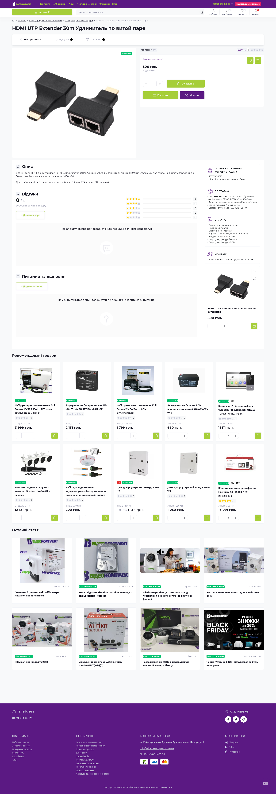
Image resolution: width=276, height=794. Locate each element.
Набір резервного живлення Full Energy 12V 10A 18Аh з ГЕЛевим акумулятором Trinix (35, 409)
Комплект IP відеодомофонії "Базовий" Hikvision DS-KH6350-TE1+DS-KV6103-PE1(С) (237, 410)
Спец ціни (104, 4)
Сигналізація (82, 756)
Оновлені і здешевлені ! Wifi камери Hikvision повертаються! (37, 594)
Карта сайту (18, 753)
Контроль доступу (85, 760)
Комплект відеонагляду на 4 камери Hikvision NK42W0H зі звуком (32, 491)
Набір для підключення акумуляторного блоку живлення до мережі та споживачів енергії (86, 491)
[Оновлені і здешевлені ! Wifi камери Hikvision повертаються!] (42, 560)
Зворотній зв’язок (21, 746)
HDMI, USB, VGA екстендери (79, 20)
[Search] (201, 12)
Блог (114, 4)
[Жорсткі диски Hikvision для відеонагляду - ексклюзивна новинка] (106, 560)
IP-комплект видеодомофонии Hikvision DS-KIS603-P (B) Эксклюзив (237, 492)
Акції (71, 4)
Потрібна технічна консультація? (229, 170)
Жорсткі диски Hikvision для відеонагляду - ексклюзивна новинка (105, 594)
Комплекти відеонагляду (88, 742)
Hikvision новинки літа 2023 (31, 662)
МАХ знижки (59, 4)
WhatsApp (235, 752)
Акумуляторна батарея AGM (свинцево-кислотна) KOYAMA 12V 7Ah (187, 409)
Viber (232, 747)
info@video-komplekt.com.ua (157, 748)
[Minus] (146, 83)
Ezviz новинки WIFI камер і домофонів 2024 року (233, 594)
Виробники (18, 756)
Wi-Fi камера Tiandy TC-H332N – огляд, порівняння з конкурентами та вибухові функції (167, 596)
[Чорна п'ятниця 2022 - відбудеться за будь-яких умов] (234, 630)
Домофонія (81, 753)
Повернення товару (22, 749)
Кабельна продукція (86, 767)
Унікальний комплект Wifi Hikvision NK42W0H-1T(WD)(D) (100, 664)
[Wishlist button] (250, 60)
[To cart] (254, 326)
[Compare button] (258, 60)
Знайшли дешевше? (153, 59)
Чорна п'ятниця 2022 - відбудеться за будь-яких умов (232, 664)
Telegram (234, 742)
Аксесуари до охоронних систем (45, 20)
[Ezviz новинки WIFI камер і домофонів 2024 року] (234, 560)
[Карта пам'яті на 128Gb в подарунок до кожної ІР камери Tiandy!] (170, 630)
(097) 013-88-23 (22, 718)
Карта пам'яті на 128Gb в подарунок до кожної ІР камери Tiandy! (166, 664)
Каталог (22, 20)
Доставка (222, 191)
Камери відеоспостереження (90, 746)
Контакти (45, 4)
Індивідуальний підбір (248, 4)
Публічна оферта (20, 742)
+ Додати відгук (30, 215)
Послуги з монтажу (87, 4)
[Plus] (160, 83)
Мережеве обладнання (87, 763)
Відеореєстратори (85, 749)
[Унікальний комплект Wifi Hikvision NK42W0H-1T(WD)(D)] (106, 630)
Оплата (220, 219)
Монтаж (221, 254)
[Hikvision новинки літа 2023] (42, 630)
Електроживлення (85, 770)
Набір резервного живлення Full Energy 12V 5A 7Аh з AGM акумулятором (137, 409)
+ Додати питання (31, 286)
